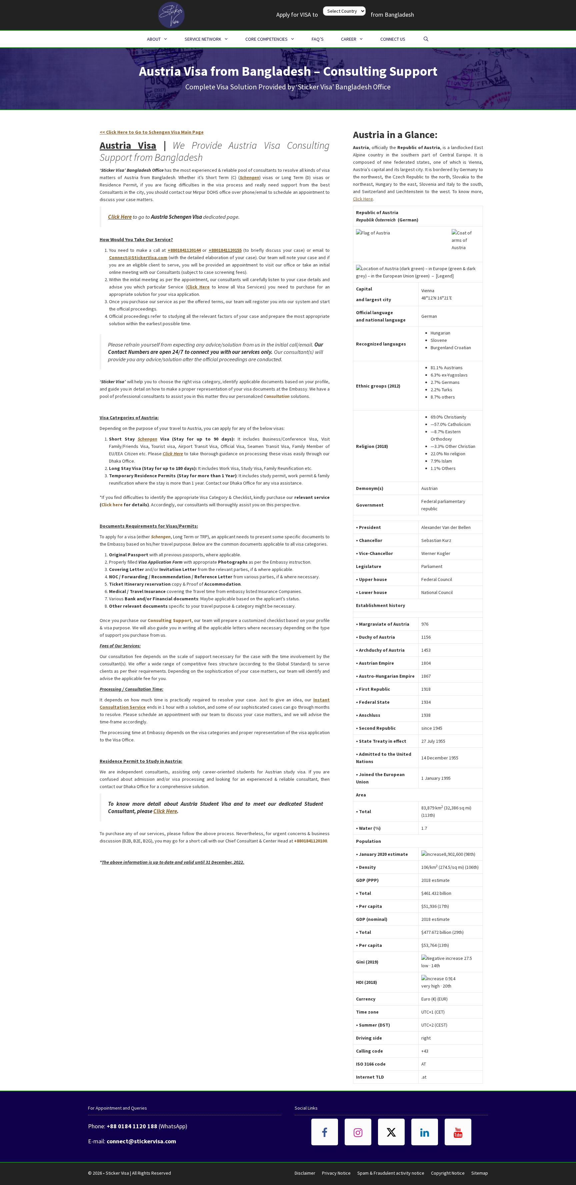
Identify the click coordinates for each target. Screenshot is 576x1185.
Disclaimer (305, 1173)
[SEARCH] (426, 39)
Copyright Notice (448, 1173)
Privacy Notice (336, 1173)
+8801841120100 (310, 841)
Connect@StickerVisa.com (138, 257)
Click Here (120, 216)
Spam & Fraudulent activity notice (390, 1173)
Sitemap (479, 1173)
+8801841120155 (225, 250)
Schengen (161, 537)
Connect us (392, 39)
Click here (112, 505)
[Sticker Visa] (171, 14)
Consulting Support (170, 620)
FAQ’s (318, 39)
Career (348, 39)
